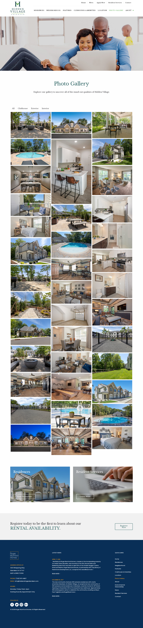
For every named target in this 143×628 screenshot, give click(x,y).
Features (67, 10)
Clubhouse (23, 108)
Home (83, 3)
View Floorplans (24, 496)
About (129, 10)
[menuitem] (84, 3)
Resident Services (115, 3)
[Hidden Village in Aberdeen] (17, 8)
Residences (39, 10)
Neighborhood (53, 10)
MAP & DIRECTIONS (16, 573)
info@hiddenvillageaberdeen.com (26, 581)
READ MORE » (56, 574)
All (13, 108)
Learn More (85, 496)
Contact (128, 3)
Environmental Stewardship (120, 586)
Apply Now (101, 3)
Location (102, 10)
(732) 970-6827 (21, 578)
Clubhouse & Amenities (85, 10)
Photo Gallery (116, 10)
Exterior (35, 108)
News (91, 3)
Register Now (124, 526)
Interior (45, 108)
